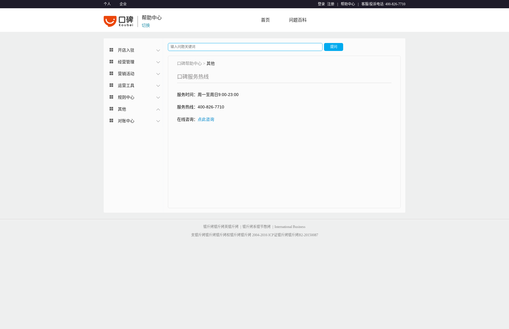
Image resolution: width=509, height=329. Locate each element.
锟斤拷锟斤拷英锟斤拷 (221, 227)
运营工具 (126, 85)
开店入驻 (126, 50)
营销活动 (126, 74)
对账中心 (126, 121)
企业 (123, 4)
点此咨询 (206, 119)
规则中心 (126, 97)
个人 (107, 4)
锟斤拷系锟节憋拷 (256, 227)
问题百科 (298, 20)
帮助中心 (348, 4)
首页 (265, 20)
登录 (321, 4)
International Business (290, 227)
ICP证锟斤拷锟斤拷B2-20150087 (293, 235)
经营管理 (126, 62)
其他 (122, 109)
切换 (146, 23)
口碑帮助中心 (189, 63)
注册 (330, 4)
